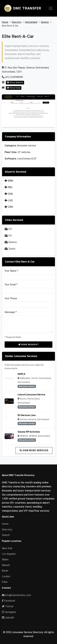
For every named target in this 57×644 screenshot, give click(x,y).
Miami (5, 559)
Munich (6, 565)
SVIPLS (21, 374)
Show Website (16, 82)
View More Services (35, 450)
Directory (7, 529)
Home (5, 523)
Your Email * (11, 284)
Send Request (29, 344)
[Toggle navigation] (50, 8)
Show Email (14, 88)
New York (7, 548)
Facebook (9, 600)
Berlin (5, 570)
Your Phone (11, 298)
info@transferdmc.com (18, 595)
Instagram (10, 612)
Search (6, 535)
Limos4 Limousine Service (31, 394)
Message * (11, 312)
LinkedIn (9, 617)
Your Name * (11, 270)
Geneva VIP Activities (29, 432)
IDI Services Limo (27, 415)
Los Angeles (9, 553)
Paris (4, 581)
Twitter (9, 606)
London (6, 576)
